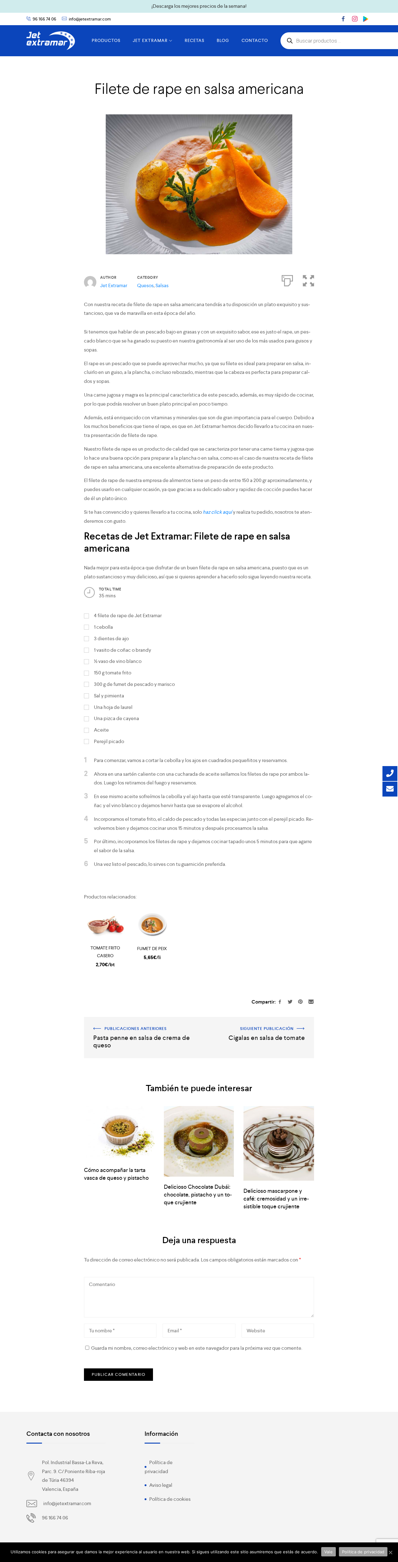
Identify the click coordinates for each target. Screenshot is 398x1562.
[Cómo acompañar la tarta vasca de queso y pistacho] (119, 1133)
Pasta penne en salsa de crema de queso (128, 1021)
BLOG (223, 40)
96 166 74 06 (44, 19)
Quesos (145, 285)
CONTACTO (255, 40)
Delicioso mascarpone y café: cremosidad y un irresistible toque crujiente (276, 1198)
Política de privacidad (363, 1551)
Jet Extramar (113, 285)
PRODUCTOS (106, 40)
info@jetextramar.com (90, 19)
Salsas (162, 285)
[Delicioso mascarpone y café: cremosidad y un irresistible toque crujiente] (278, 1143)
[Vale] (390, 1552)
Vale (328, 1551)
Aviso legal (160, 1485)
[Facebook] (343, 19)
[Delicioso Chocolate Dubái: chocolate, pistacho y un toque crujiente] (199, 1141)
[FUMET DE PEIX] (152, 925)
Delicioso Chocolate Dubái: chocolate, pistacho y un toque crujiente (198, 1194)
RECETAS (194, 40)
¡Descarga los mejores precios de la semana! (199, 6)
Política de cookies (170, 1499)
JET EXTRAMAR (150, 40)
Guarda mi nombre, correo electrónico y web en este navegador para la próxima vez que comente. (196, 1348)
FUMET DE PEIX (152, 948)
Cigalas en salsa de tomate (285, 1021)
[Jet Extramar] (50, 40)
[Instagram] (355, 19)
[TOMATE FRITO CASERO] (105, 925)
